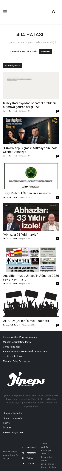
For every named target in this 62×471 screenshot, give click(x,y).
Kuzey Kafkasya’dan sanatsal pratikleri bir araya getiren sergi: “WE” (29, 105)
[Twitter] (23, 458)
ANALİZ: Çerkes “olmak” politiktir (26, 321)
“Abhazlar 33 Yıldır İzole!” (20, 234)
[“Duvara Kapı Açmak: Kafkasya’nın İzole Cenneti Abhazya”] (31, 130)
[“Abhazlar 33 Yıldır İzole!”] (31, 217)
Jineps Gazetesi (10, 111)
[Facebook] (23, 447)
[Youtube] (23, 463)
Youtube (30, 463)
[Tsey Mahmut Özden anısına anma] (31, 175)
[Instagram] (23, 453)
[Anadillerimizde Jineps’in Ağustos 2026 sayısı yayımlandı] (31, 258)
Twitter (29, 458)
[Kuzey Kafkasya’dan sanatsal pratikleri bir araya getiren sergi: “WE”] (31, 85)
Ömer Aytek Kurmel (11, 325)
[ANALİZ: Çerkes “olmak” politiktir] (31, 303)
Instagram (31, 453)
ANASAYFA (45, 52)
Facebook (31, 447)
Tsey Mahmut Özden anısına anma (27, 193)
